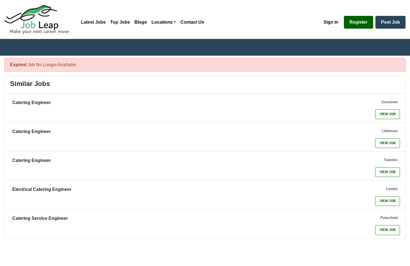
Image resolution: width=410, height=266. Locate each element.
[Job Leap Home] (39, 19)
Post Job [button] (390, 22)
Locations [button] (162, 22)
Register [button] (358, 22)
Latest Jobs (93, 22)
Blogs (140, 22)
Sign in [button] (331, 22)
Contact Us (192, 22)
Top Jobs (120, 22)
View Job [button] (388, 114)
